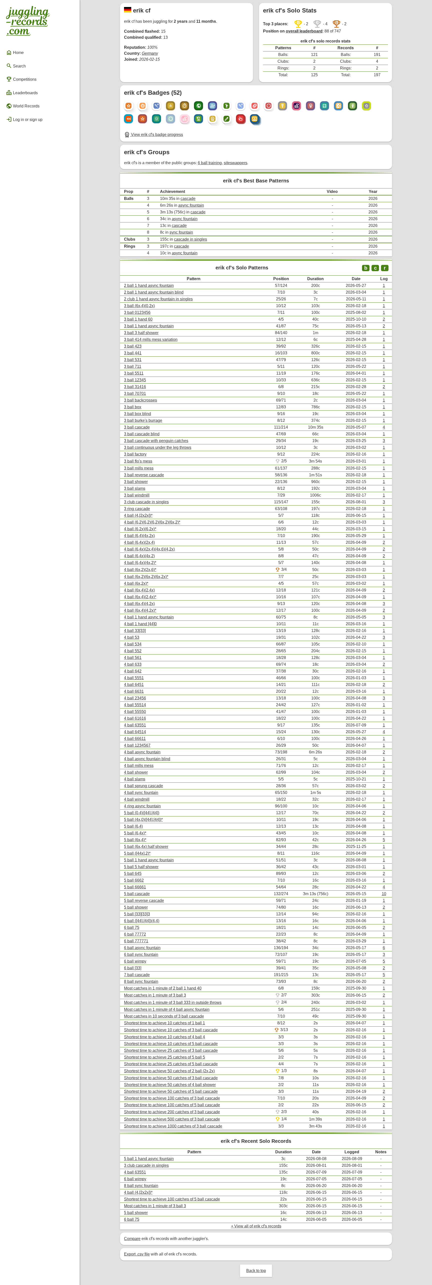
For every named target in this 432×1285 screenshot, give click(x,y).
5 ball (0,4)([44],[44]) (141, 813)
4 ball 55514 (135, 705)
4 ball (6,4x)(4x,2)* (140, 563)
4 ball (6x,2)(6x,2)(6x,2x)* (146, 577)
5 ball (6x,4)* (135, 840)
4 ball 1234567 (137, 745)
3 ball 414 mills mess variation (151, 339)
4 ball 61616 (135, 718)
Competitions (21, 79)
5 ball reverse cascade (144, 900)
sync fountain (181, 232)
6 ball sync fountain (141, 954)
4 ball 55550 (135, 711)
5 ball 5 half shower (141, 867)
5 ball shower (136, 907)
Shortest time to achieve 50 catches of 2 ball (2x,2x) (169, 1071)
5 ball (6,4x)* (135, 833)
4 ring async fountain (142, 806)
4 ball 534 (133, 644)
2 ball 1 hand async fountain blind (154, 292)
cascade (188, 198)
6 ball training (210, 163)
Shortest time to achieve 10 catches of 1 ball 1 (164, 1023)
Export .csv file (137, 1254)
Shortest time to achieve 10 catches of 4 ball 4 (164, 1037)
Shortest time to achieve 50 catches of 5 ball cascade (171, 1091)
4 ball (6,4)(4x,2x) (139, 536)
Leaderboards (22, 92)
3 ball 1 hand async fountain (149, 326)
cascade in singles (190, 239)
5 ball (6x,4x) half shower (146, 846)
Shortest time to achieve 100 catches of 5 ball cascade (172, 1105)
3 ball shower (136, 482)
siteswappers (235, 163)
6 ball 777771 (136, 941)
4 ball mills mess (139, 765)
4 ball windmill (137, 799)
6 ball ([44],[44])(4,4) (141, 921)
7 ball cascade (137, 975)
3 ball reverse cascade (144, 475)
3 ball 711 (132, 366)
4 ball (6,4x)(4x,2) (139, 556)
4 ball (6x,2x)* (136, 583)
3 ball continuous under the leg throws (157, 447)
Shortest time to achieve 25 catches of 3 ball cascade (171, 1050)
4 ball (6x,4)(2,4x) (139, 590)
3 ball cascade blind (142, 434)
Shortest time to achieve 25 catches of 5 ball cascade (171, 1064)
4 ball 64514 (135, 732)
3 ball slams (134, 488)
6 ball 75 (131, 927)
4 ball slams (134, 779)
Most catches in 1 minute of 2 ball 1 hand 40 (163, 988)
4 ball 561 (133, 657)
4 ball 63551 (135, 725)
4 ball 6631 (134, 691)
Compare (132, 1239)
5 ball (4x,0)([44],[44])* (143, 819)
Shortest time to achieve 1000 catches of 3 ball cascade (173, 1126)
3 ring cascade (137, 509)
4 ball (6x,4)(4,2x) (139, 604)
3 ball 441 (133, 353)
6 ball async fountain (142, 948)
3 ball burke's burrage (143, 420)
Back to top (256, 1271)
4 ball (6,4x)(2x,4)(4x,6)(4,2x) (149, 549)
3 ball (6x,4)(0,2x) (139, 306)
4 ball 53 (131, 637)
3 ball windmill (137, 495)
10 (384, 894)
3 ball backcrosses (140, 400)
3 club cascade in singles (146, 502)
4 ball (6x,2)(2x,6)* (140, 570)
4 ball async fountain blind (147, 759)
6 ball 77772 (135, 934)
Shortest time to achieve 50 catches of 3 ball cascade (171, 1078)
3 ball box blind (137, 414)
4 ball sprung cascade (143, 786)
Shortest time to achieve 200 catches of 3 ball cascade (172, 1112)
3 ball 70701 (135, 393)
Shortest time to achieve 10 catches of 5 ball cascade (171, 1044)
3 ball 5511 (134, 373)
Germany (150, 53)
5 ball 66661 (135, 887)
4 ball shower (136, 772)
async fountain (191, 205)
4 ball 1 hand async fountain (149, 617)
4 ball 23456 (135, 698)
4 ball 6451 (134, 684)
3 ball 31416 (135, 387)
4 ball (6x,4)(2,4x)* (140, 597)
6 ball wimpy (135, 961)
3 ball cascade (137, 427)
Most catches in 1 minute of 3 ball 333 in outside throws (173, 1002)
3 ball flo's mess (138, 461)
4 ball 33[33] (135, 631)
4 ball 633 (133, 664)
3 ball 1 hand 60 (138, 319)
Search (16, 65)
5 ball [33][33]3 (137, 914)
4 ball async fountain (142, 752)
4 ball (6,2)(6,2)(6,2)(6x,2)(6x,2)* (152, 522)
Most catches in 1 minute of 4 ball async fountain (167, 1009)
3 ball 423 (133, 346)
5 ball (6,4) (133, 826)
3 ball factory (135, 454)
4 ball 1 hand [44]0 (140, 624)
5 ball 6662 (134, 880)
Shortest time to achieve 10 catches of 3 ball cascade (171, 1030)
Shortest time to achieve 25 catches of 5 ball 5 (164, 1057)
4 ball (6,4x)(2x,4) (139, 542)
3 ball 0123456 (137, 312)
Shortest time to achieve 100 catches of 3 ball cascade (172, 1098)
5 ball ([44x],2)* (137, 853)
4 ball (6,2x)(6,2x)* (140, 529)
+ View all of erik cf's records (256, 1226)
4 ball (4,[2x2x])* (138, 515)
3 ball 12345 (135, 380)
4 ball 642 (133, 671)
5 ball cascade (137, 894)
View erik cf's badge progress (153, 134)
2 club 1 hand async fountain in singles (158, 299)
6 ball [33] (132, 968)
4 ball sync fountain (141, 792)
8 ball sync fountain (141, 981)
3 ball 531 (133, 360)
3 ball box (132, 407)
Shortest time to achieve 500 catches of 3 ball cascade (172, 1119)
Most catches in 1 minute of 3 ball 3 (155, 995)
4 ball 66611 (135, 738)
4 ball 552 (133, 651)
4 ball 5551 (134, 678)
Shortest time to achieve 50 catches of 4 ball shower (170, 1085)
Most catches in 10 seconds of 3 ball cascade (164, 1016)
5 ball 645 (133, 873)
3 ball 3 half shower (141, 333)
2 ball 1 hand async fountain (149, 285)
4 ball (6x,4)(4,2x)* (140, 610)
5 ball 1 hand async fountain (149, 860)
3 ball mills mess (139, 468)
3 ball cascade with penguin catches (156, 441)
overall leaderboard (304, 31)
